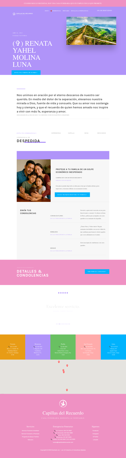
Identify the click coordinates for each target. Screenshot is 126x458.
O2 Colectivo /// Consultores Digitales (75, 450)
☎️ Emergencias (55, 11)
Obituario (66, 11)
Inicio (47, 11)
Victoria (12, 344)
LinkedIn (95, 439)
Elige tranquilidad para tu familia (72, 194)
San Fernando (88, 344)
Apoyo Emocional (82, 17)
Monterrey (38, 344)
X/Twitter (95, 436)
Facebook (95, 430)
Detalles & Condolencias (79, 11)
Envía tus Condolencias (26, 133)
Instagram (96, 433)
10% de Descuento (104, 10)
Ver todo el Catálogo (96, 271)
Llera (113, 344)
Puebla (63, 344)
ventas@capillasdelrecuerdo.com (63, 442)
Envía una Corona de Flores (25, 72)
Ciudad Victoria (20, 35)
